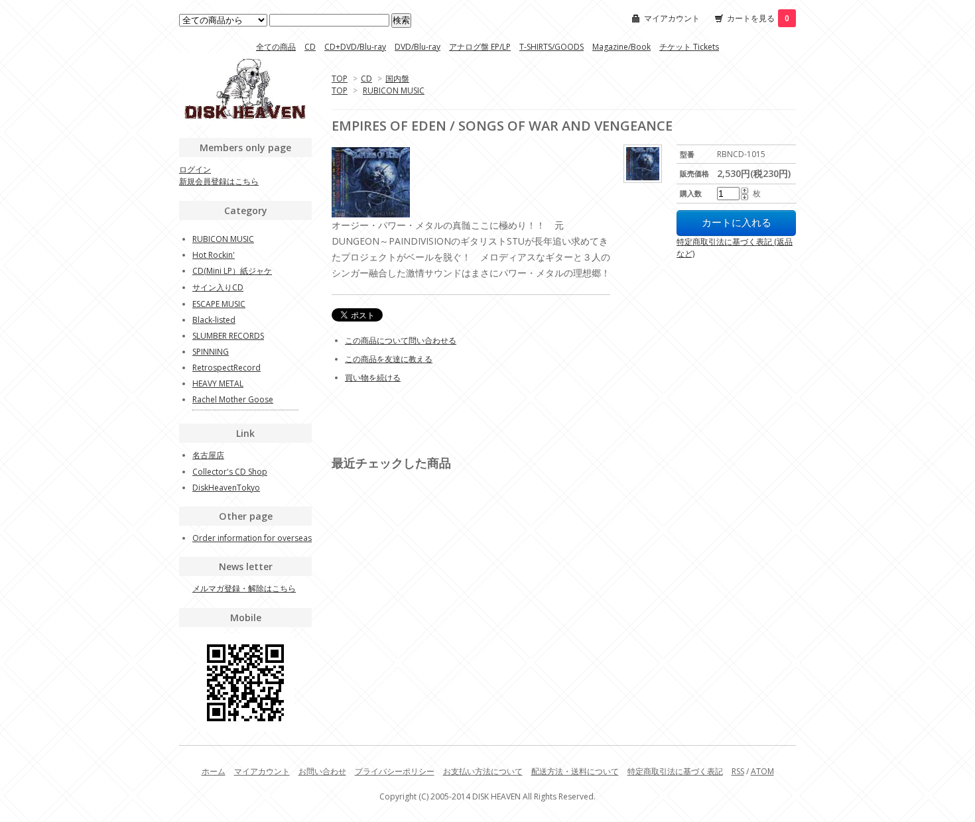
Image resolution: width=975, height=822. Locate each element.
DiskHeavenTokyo (226, 487)
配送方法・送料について (575, 771)
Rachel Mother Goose (232, 399)
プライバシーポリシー (394, 771)
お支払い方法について (483, 771)
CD (310, 46)
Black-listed (213, 319)
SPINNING (210, 351)
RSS (738, 771)
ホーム (214, 771)
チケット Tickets (689, 46)
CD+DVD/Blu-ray (355, 46)
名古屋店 (208, 455)
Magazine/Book (621, 46)
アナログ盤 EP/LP (480, 46)
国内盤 (397, 78)
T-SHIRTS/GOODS (551, 46)
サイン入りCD (217, 287)
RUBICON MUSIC (393, 90)
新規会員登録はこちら (219, 181)
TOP (340, 78)
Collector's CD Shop (229, 471)
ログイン (195, 169)
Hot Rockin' (213, 255)
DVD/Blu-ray (417, 46)
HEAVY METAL (217, 383)
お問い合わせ (322, 771)
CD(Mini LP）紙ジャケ (232, 270)
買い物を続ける (373, 377)
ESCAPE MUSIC (218, 304)
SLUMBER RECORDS (228, 335)
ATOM (762, 771)
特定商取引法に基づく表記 (675, 771)
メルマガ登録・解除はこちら (244, 588)
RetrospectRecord (226, 367)
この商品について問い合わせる (400, 340)
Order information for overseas (252, 538)
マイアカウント (672, 18)
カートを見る (758, 18)
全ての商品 (276, 46)
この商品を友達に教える (388, 359)
